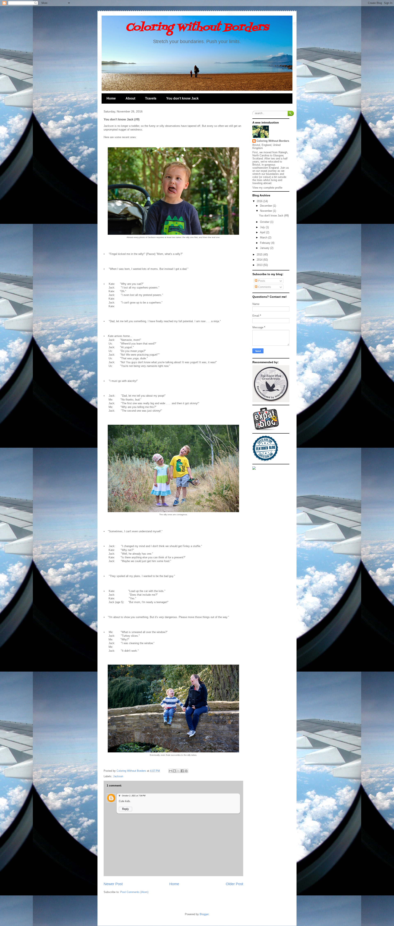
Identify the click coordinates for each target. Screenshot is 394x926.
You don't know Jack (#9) (274, 215)
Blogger (204, 914)
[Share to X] (178, 771)
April (263, 232)
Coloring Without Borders (197, 27)
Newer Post (113, 884)
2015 (260, 254)
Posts (261, 280)
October (265, 221)
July (263, 227)
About (130, 98)
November (266, 210)
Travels (150, 98)
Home (111, 98)
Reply (125, 808)
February (265, 242)
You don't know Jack (182, 98)
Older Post (234, 884)
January (265, 248)
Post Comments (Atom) (134, 892)
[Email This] (170, 771)
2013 (260, 265)
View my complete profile (267, 187)
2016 (260, 201)
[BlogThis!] (174, 771)
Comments (264, 286)
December (266, 205)
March (264, 237)
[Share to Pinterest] (186, 771)
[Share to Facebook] (182, 771)
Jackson (118, 776)
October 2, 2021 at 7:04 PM (133, 796)
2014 (260, 259)
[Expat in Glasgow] (265, 429)
